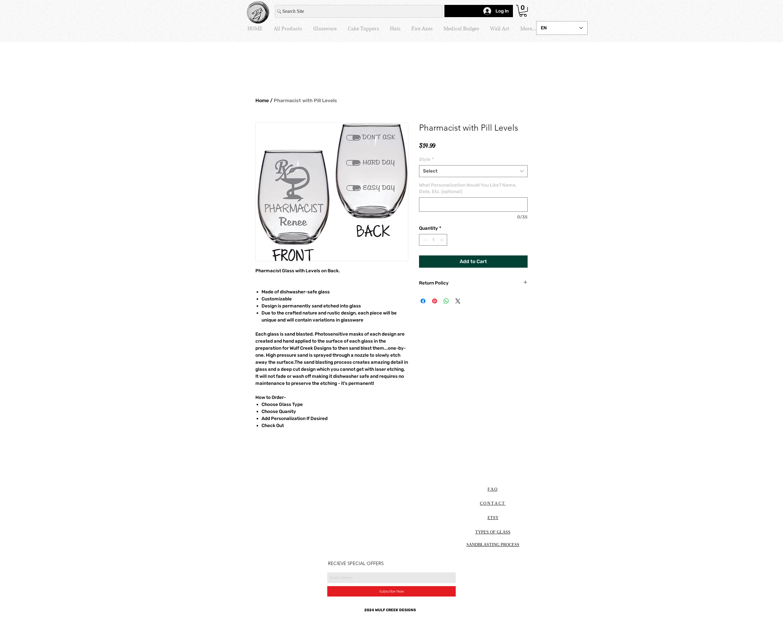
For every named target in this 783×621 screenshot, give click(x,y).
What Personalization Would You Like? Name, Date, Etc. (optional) (468, 188)
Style (426, 159)
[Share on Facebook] (423, 301)
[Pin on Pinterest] (434, 301)
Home (262, 100)
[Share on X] (458, 301)
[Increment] (442, 240)
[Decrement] (424, 240)
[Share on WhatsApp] (446, 301)
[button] (523, 11)
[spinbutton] (433, 240)
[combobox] (473, 171)
